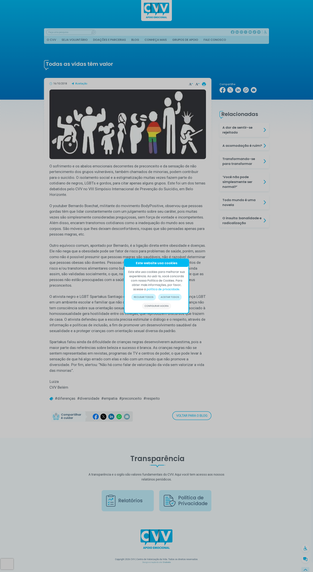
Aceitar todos (170, 297)
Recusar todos (143, 297)
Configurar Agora (157, 306)
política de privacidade (163, 289)
